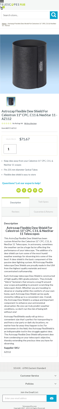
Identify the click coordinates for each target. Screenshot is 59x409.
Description (15, 202)
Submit (51, 398)
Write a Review (30, 123)
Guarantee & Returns (43, 211)
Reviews (15, 211)
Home (4, 23)
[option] (11, 101)
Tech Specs (43, 201)
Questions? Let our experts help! (21, 183)
